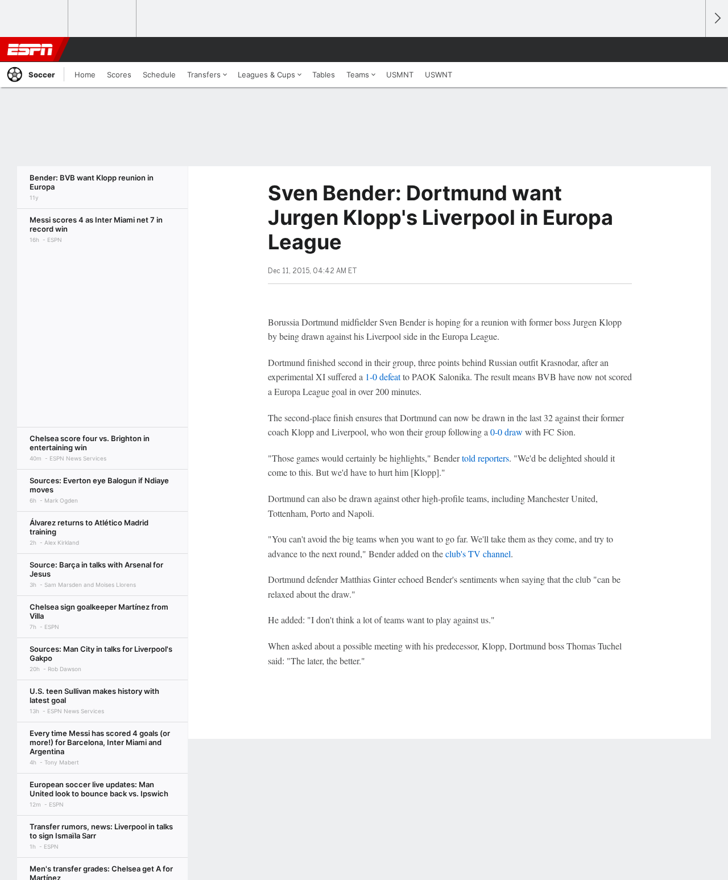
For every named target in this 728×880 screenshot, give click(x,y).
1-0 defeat (382, 377)
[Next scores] (716, 18)
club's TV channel (478, 554)
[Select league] (35, 18)
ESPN (30, 49)
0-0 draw (506, 432)
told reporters (485, 458)
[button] (691, 49)
